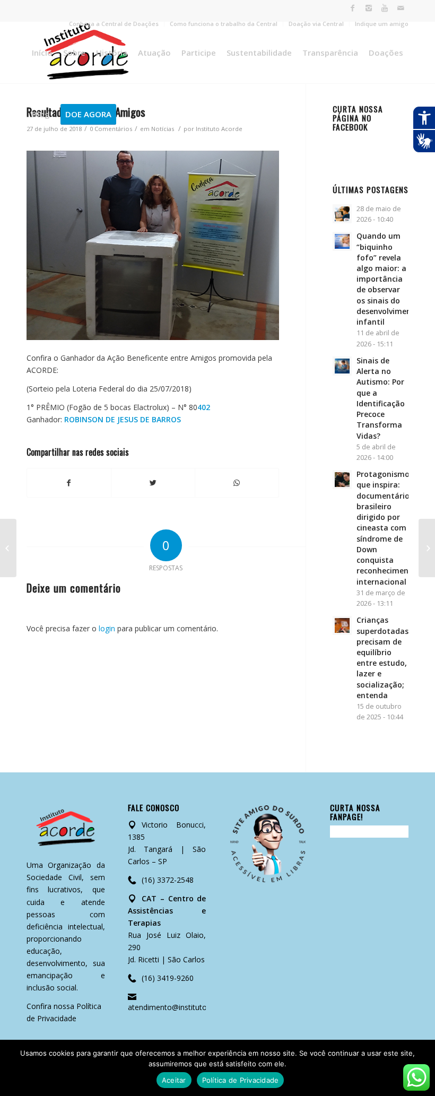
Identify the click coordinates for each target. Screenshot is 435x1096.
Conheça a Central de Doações (114, 24)
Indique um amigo (381, 24)
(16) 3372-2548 (168, 880)
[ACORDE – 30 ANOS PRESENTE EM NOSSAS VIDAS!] (427, 548)
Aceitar (174, 1080)
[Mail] (400, 8)
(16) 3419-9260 (168, 978)
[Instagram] (368, 8)
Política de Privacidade (240, 1080)
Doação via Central (316, 24)
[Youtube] (384, 8)
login (107, 628)
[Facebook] (352, 8)
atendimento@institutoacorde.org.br (190, 1007)
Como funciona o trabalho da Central (223, 24)
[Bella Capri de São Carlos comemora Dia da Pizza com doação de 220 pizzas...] (8, 548)
